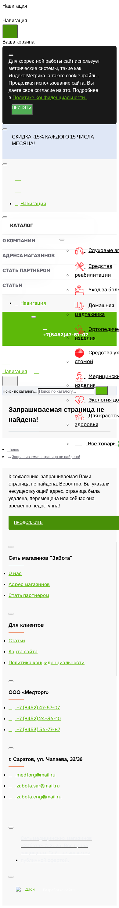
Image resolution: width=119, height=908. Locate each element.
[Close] (7, 154)
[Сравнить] (18, 177)
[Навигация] (17, 364)
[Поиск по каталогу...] (10, 381)
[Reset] (10, 31)
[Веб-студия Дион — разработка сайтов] (27, 890)
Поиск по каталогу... (20, 391)
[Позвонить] (18, 189)
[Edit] (11, 55)
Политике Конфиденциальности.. (50, 97)
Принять (21, 107)
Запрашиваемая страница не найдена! (46, 457)
